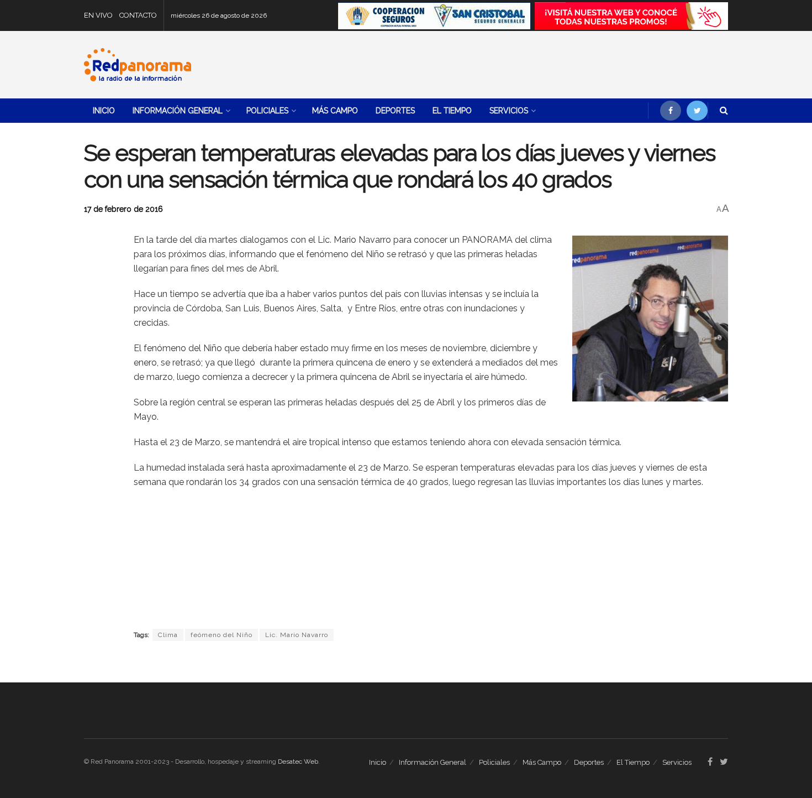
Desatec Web (298, 761)
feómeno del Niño (221, 635)
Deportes (395, 110)
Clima (168, 635)
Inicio (104, 110)
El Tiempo (452, 110)
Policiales (267, 110)
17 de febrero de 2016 (123, 209)
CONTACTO (138, 15)
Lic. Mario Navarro (296, 635)
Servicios (508, 110)
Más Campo (335, 110)
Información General (178, 110)
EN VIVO (98, 15)
